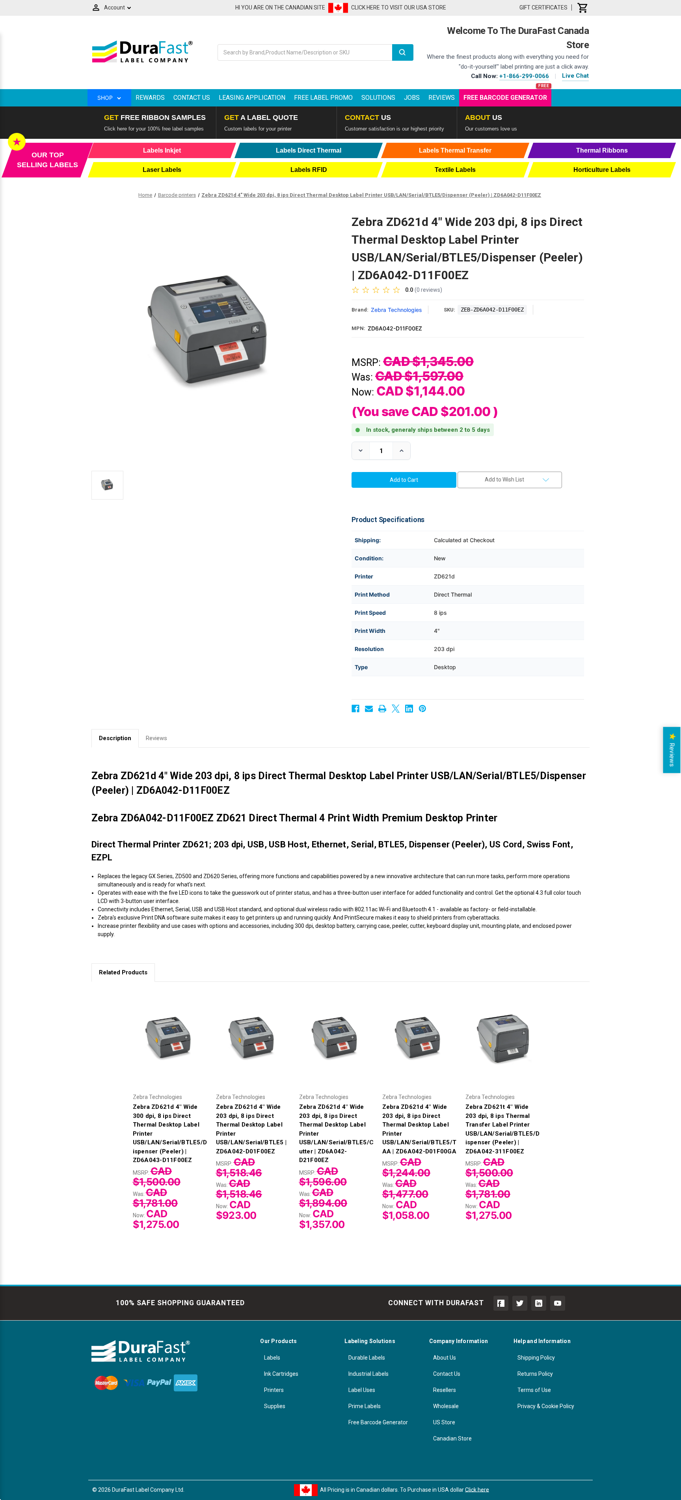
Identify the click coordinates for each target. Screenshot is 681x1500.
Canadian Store (452, 1438)
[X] (396, 708)
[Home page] (142, 62)
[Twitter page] (519, 1303)
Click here (477, 1489)
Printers (274, 1390)
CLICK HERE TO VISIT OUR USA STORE (398, 7)
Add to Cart (170, 1046)
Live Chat (575, 75)
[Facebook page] (500, 1303)
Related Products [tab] (123, 972)
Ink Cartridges (281, 1374)
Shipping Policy (536, 1357)
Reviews (441, 97)
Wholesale (446, 1406)
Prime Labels (364, 1406)
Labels (272, 1357)
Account (114, 7)
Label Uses (361, 1390)
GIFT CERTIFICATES (543, 7)
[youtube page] (557, 1303)
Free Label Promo (323, 97)
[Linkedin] (409, 708)
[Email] (369, 708)
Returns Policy (535, 1374)
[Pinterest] (422, 708)
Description (115, 738)
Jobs (412, 97)
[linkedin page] (538, 1303)
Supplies (274, 1406)
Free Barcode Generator (505, 97)
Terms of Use (534, 1390)
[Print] (382, 708)
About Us (444, 1357)
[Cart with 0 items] (583, 7)
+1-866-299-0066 (524, 76)
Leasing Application (252, 97)
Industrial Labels (368, 1374)
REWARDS (150, 97)
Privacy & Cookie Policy (545, 1406)
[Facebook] (355, 708)
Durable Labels (366, 1357)
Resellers (444, 1390)
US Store (444, 1422)
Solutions (378, 97)
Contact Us (191, 97)
